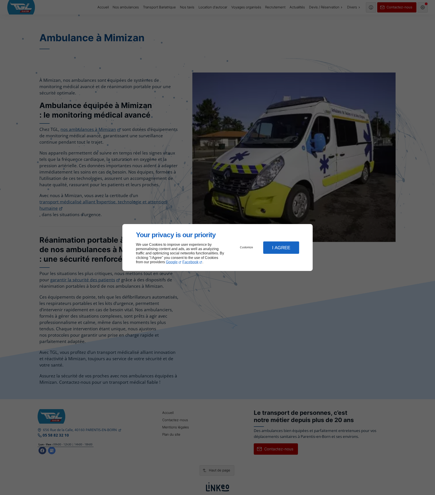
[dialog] (217, 247)
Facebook (190, 262)
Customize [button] (246, 247)
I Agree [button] (281, 247)
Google (172, 262)
